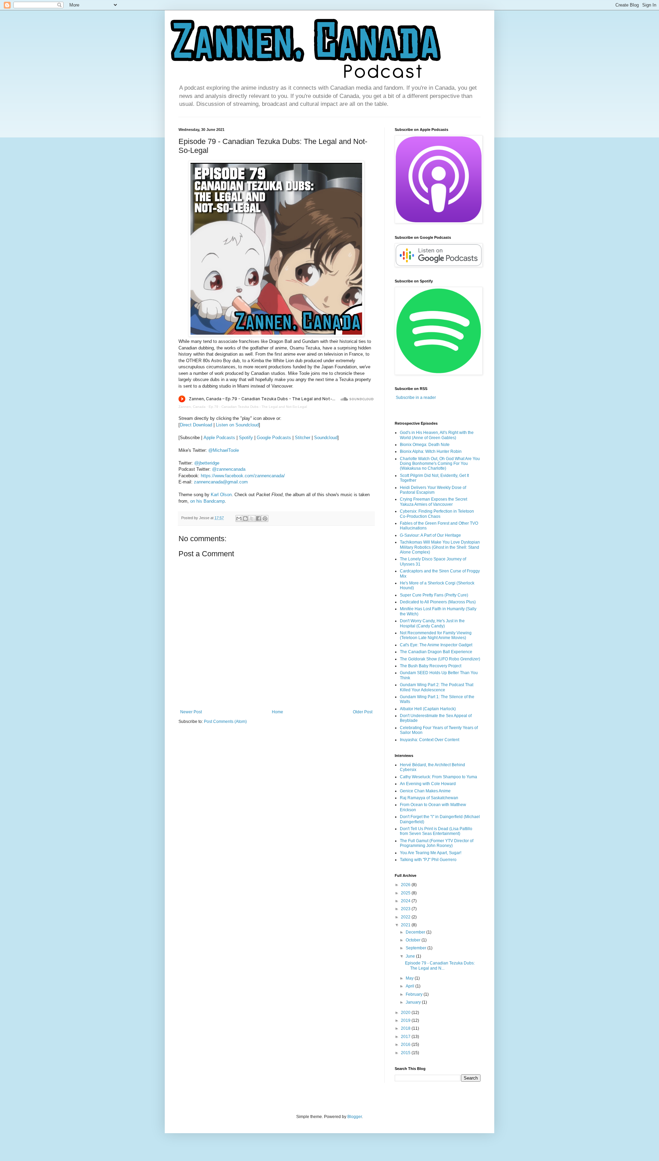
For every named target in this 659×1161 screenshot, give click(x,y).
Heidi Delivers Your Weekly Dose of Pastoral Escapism (433, 490)
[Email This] (238, 518)
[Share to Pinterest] (265, 518)
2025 (406, 893)
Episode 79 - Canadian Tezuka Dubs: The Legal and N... (440, 965)
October (413, 940)
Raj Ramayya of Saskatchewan (429, 797)
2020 (406, 1012)
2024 (406, 900)
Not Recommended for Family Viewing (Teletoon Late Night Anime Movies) (436, 635)
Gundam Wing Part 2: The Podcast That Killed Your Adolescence (436, 687)
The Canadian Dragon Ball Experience (436, 651)
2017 (406, 1036)
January (414, 1002)
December (416, 932)
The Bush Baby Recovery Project (430, 665)
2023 (406, 908)
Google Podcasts (274, 437)
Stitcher (302, 437)
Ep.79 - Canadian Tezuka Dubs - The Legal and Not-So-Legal (258, 407)
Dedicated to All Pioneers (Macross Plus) (438, 602)
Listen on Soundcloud (237, 424)
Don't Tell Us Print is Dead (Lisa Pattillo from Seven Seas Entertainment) (436, 831)
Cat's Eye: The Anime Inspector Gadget (436, 645)
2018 (406, 1028)
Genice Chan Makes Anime (425, 791)
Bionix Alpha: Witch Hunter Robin (431, 451)
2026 (406, 884)
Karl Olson (221, 494)
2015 (406, 1052)
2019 (406, 1020)
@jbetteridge (206, 463)
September (416, 948)
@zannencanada (228, 469)
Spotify (246, 437)
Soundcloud (325, 437)
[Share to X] (251, 518)
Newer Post (191, 712)
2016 (406, 1044)
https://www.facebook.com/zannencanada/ (243, 475)
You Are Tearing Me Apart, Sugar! (430, 852)
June (411, 956)
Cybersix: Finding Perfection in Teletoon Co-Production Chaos (437, 513)
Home (277, 712)
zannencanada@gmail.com (221, 481)
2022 (406, 917)
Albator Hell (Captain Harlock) (428, 708)
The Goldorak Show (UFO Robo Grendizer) (440, 659)
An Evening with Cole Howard (428, 783)
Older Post (362, 712)
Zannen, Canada (192, 407)
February (415, 994)
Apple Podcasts (219, 437)
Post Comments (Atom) (225, 721)
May (410, 978)
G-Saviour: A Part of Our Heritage (430, 535)
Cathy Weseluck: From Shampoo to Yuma (438, 776)
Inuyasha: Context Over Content (429, 739)
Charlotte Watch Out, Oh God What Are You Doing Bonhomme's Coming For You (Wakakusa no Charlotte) (440, 463)
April (410, 986)
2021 (406, 925)
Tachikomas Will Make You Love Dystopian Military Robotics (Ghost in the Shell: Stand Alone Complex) (440, 547)
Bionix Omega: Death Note (425, 444)
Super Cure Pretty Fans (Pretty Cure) (434, 595)
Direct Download (196, 424)
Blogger (354, 1116)
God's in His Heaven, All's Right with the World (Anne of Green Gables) (437, 435)
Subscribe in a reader (416, 397)
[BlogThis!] (245, 518)
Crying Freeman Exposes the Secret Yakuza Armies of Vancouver (433, 501)
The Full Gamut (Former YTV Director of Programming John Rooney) (436, 843)
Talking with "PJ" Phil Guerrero (428, 859)
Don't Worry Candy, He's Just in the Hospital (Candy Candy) (432, 623)
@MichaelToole (223, 450)
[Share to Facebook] (258, 518)
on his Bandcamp (207, 501)
